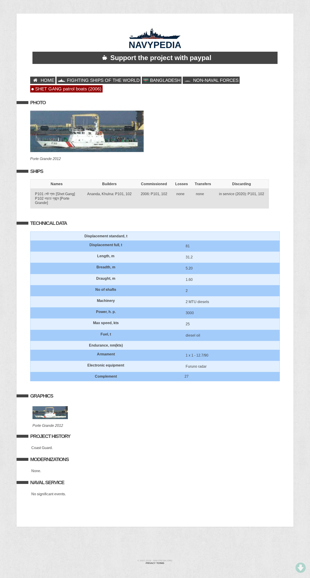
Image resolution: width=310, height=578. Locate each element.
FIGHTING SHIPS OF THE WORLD (103, 80)
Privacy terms (155, 563)
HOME (46, 80)
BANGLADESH (164, 80)
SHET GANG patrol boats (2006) (67, 88)
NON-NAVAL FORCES (215, 80)
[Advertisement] (155, 544)
